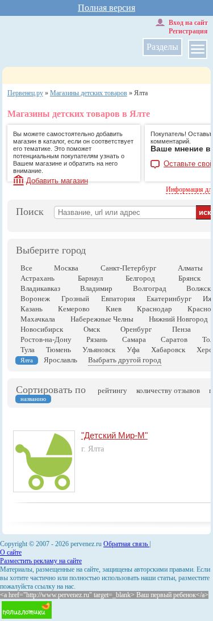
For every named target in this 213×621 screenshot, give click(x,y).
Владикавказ (40, 288)
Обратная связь (126, 544)
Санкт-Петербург (128, 268)
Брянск (189, 278)
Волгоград (149, 288)
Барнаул (90, 278)
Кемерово (74, 309)
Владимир (96, 288)
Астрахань (37, 278)
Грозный (75, 298)
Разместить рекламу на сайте (41, 561)
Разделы (162, 47)
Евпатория (118, 298)
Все (26, 268)
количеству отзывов (168, 390)
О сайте (11, 552)
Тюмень (58, 349)
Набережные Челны (101, 319)
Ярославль (60, 360)
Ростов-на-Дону (46, 339)
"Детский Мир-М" (114, 435)
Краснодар (154, 309)
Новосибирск (41, 329)
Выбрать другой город (124, 360)
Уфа (133, 349)
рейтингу (112, 390)
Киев (114, 309)
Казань (31, 309)
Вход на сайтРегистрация (188, 27)
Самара (134, 339)
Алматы (190, 268)
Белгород (140, 278)
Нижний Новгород (178, 319)
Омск (91, 329)
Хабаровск (168, 349)
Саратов (174, 339)
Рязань (96, 339)
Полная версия (106, 7)
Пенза (181, 329)
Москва (66, 268)
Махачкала (37, 319)
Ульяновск (98, 349)
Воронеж (35, 298)
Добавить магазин (57, 180)
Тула (27, 349)
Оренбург (136, 329)
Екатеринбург (169, 298)
